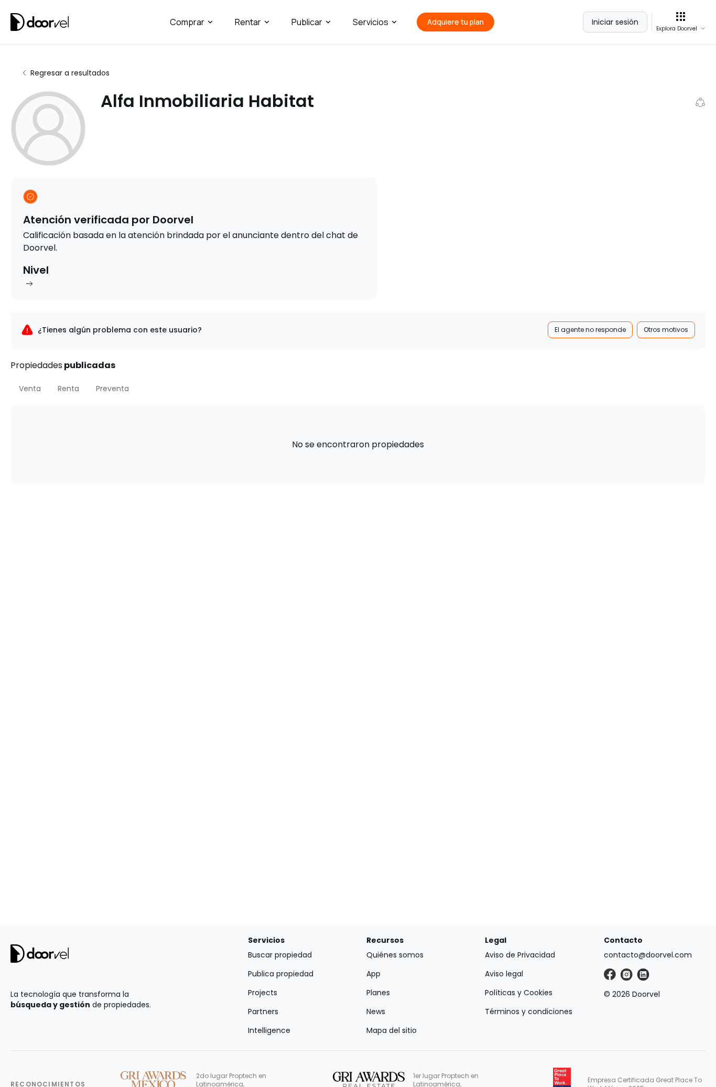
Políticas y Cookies (518, 992)
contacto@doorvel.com (648, 955)
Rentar (248, 22)
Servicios (370, 22)
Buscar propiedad (280, 955)
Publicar (306, 22)
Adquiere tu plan (455, 22)
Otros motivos (666, 329)
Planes (378, 992)
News (375, 1011)
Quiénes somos (395, 955)
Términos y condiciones (528, 1011)
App (373, 973)
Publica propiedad (280, 973)
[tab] (30, 388)
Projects (262, 992)
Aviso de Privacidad (520, 955)
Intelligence (269, 1030)
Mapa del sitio (391, 1030)
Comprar (187, 22)
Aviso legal (504, 973)
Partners (263, 1011)
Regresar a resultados (70, 73)
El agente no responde (590, 329)
